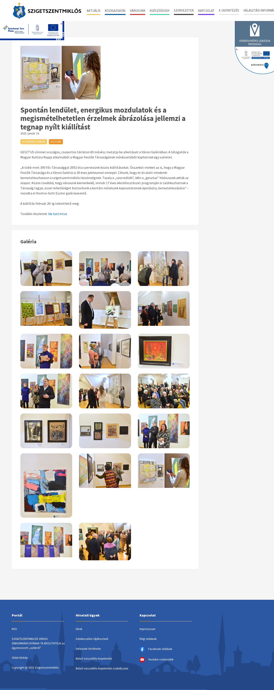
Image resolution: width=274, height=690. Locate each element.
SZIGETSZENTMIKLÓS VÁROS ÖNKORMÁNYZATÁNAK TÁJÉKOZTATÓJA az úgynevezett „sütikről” (38, 643)
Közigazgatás (115, 11)
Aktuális (93, 11)
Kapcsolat (206, 11)
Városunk (137, 11)
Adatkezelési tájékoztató (92, 639)
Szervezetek (184, 10)
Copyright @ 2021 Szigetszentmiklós (35, 667)
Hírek (79, 629)
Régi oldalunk (148, 639)
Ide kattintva (57, 214)
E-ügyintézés (229, 10)
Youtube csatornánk (161, 659)
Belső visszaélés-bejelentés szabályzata (102, 668)
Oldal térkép (20, 658)
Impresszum (147, 629)
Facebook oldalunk (160, 649)
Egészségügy (160, 11)
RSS (14, 629)
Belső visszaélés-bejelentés (94, 658)
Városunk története (88, 649)
